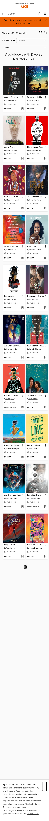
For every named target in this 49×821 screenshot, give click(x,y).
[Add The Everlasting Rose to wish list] (45, 208)
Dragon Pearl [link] (9, 545)
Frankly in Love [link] (33, 445)
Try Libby (8, 20)
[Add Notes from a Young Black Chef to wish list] (45, 158)
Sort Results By (8, 40)
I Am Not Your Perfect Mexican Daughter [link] (35, 346)
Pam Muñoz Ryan (12, 449)
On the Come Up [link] (11, 97)
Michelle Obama (35, 250)
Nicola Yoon (33, 299)
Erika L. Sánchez (35, 349)
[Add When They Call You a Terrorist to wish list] (22, 258)
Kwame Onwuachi (35, 150)
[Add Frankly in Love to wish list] (45, 457)
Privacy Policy (32, 788)
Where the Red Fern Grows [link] (35, 97)
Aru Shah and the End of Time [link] (12, 346)
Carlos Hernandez (35, 548)
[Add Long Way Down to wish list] (45, 506)
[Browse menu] (44, 14)
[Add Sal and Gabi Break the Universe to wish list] (45, 556)
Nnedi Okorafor (11, 150)
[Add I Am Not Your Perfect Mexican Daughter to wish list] (45, 357)
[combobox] (19, 14)
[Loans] (39, 14)
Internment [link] (9, 296)
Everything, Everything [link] (35, 296)
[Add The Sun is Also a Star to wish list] (45, 407)
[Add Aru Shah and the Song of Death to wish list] (22, 506)
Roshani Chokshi (12, 349)
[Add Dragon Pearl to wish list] (22, 556)
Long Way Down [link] (34, 495)
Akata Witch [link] (9, 147)
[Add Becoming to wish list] (45, 258)
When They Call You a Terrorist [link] (12, 246)
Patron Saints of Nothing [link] (12, 396)
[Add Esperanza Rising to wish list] (22, 457)
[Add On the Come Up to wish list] (22, 109)
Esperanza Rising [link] (11, 445)
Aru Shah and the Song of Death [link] (12, 495)
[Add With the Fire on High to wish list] (22, 208)
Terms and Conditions (12, 788)
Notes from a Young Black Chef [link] (35, 147)
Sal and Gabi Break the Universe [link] (35, 545)
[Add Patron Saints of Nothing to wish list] (22, 407)
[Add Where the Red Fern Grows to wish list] (45, 109)
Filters (6, 48)
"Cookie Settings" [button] (32, 804)
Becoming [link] (31, 246)
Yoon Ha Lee (10, 548)
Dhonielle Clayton (35, 200)
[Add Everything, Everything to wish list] (45, 307)
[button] (40, 33)
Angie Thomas (11, 100)
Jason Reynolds (34, 498)
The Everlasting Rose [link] (35, 197)
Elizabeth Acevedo (12, 200)
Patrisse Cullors (11, 250)
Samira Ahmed (11, 299)
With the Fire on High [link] (12, 197)
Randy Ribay (10, 399)
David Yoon (33, 449)
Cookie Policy (33, 813)
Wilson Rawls (34, 100)
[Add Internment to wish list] (22, 307)
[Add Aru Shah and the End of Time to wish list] (22, 357)
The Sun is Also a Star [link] (35, 396)
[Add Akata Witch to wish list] (22, 158)
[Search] (3, 14)
